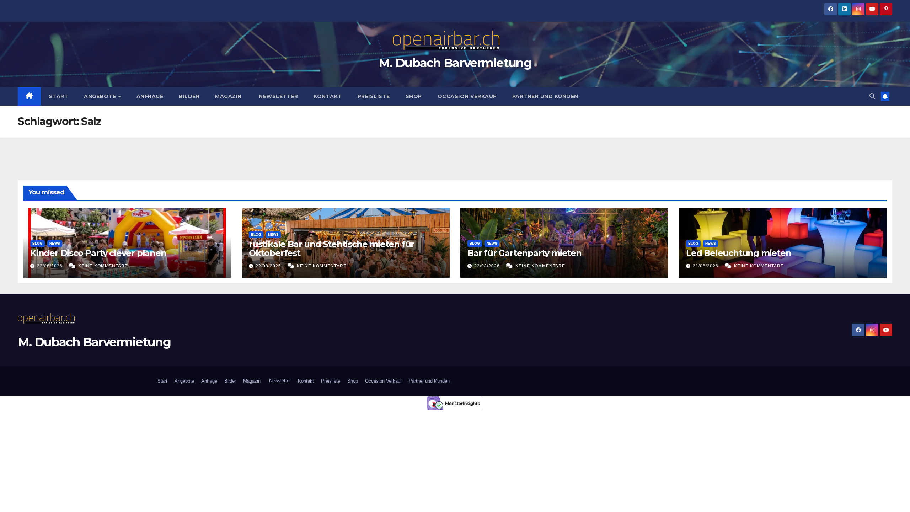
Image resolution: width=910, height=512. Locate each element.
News (54, 243)
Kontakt (328, 96)
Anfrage (150, 96)
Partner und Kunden (545, 96)
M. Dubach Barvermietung (455, 62)
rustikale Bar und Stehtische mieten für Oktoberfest (331, 248)
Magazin (228, 96)
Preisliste (374, 96)
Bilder (189, 96)
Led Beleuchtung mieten (738, 253)
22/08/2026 (50, 265)
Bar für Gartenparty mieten (524, 253)
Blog (37, 243)
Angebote (101, 96)
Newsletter (277, 96)
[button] (872, 96)
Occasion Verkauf (467, 96)
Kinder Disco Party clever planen (99, 253)
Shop (414, 96)
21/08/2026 (706, 265)
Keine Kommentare (103, 265)
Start (59, 96)
